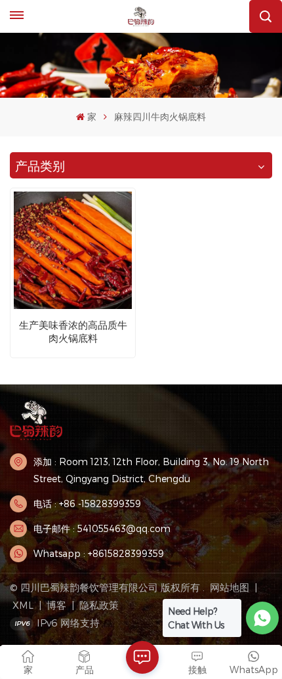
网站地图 (231, 587)
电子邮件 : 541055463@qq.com (102, 528)
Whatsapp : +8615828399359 (98, 553)
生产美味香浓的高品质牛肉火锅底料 (73, 331)
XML (22, 605)
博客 (56, 605)
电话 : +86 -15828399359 (87, 503)
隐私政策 (99, 605)
